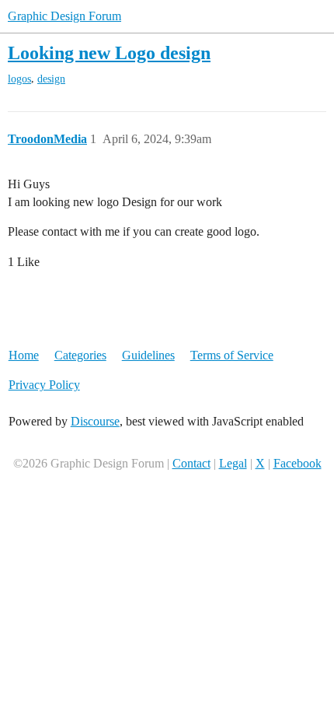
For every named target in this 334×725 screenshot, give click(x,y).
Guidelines (148, 355)
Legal (233, 463)
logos (19, 79)
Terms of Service (231, 355)
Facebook (297, 463)
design (51, 79)
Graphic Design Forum (64, 16)
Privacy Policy (44, 384)
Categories (80, 355)
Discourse (95, 421)
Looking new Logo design (109, 52)
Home (24, 355)
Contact (191, 463)
